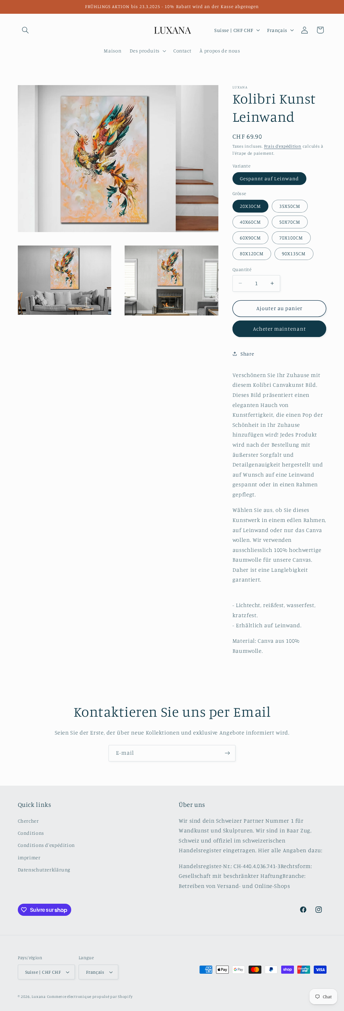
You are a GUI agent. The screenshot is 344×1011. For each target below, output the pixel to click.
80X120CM (252, 253)
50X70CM (289, 222)
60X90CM (250, 237)
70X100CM (291, 237)
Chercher (28, 821)
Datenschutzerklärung (44, 869)
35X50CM (289, 206)
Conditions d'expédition (46, 845)
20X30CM (250, 206)
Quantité (241, 269)
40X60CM (250, 222)
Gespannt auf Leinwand (269, 178)
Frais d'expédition (282, 146)
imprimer (29, 857)
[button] (25, 30)
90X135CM (294, 253)
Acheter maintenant (279, 329)
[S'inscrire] (227, 753)
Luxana (38, 996)
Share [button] (247, 354)
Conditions (31, 833)
